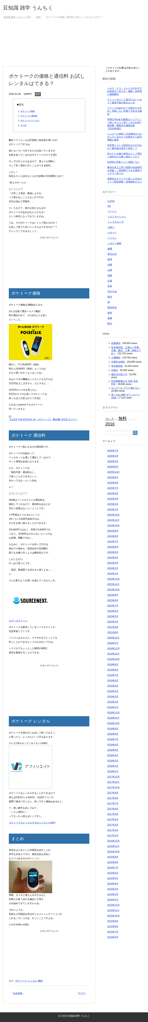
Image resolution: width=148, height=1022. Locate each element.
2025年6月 (112, 493)
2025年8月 (112, 483)
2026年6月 (112, 456)
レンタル (32, 981)
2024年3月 (112, 563)
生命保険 (17, 993)
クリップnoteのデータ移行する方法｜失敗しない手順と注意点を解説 (124, 111)
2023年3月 (112, 622)
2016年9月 (112, 857)
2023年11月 (113, 584)
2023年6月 (112, 611)
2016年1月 (112, 899)
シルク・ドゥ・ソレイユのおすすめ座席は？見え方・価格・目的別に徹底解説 (124, 91)
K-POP (111, 201)
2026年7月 (112, 450)
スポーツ (112, 232)
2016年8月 (112, 862)
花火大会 (112, 291)
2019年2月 (112, 702)
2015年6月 (112, 937)
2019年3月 (112, 696)
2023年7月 (112, 605)
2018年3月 (112, 760)
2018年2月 (112, 766)
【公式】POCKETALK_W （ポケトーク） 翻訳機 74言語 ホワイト (43, 419)
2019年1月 (112, 707)
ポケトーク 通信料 (29, 116)
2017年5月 (112, 814)
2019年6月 (112, 680)
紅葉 (110, 281)
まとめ (24, 125)
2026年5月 (112, 461)
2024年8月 (112, 536)
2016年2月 (112, 894)
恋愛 (110, 265)
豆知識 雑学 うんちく (28, 8)
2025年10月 (113, 472)
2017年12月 (113, 777)
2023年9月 (112, 595)
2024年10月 (113, 525)
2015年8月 (112, 926)
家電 (110, 259)
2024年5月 (112, 552)
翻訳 (40, 981)
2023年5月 (112, 616)
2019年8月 (112, 670)
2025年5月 (112, 499)
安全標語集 (117, 366)
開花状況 (112, 307)
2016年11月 (113, 846)
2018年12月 (113, 712)
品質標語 (115, 343)
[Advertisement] (74, 45)
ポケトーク (21, 981)
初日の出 (112, 254)
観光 (110, 297)
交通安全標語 (118, 362)
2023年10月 (113, 589)
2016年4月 (112, 883)
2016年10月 (113, 851)
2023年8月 (112, 600)
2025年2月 (112, 504)
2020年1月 (112, 643)
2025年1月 (112, 509)
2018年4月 (112, 755)
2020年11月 (113, 638)
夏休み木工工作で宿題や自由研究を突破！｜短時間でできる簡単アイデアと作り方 (124, 170)
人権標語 (115, 357)
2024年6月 (112, 547)
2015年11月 (113, 910)
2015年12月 (113, 905)
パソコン (112, 238)
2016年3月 (112, 889)
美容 (110, 286)
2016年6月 (112, 873)
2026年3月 (112, 466)
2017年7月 (112, 803)
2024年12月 (113, 515)
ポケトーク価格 (28, 111)
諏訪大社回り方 (119, 374)
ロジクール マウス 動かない (125, 388)
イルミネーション (117, 216)
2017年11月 (113, 782)
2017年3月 (112, 825)
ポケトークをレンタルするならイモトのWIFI (32, 822)
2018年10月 (113, 723)
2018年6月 (112, 744)
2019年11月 (113, 654)
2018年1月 (112, 771)
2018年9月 (112, 728)
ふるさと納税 (114, 243)
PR (109, 206)
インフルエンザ (116, 222)
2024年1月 (112, 573)
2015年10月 (113, 916)
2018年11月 (113, 718)
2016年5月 (112, 878)
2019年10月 (113, 659)
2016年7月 (112, 867)
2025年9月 (112, 477)
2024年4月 (112, 557)
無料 (122, 418)
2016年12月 (113, 841)
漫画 (110, 275)
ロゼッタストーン (18, 620)
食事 (110, 318)
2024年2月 (112, 568)
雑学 (38, 94)
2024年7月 (112, 541)
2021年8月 (112, 632)
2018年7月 (112, 739)
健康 (110, 248)
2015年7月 (112, 932)
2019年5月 (112, 686)
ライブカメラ (132, 419)
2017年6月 (112, 809)
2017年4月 (112, 819)
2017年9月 (112, 793)
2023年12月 (113, 579)
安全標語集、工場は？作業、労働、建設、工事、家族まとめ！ (126, 350)
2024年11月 (113, 520)
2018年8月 (112, 734)
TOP (17, 17)
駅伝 (110, 323)
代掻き (114, 370)
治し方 (109, 418)
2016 (110, 423)
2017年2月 (112, 830)
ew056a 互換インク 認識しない (123, 162)
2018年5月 (112, 750)
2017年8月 (112, 798)
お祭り (111, 227)
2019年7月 (112, 675)
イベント (112, 211)
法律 (110, 270)
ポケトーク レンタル (30, 120)
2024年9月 (112, 531)
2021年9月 (112, 627)
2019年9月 (112, 664)
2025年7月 (112, 488)
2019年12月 (113, 648)
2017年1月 (112, 835)
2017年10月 (113, 787)
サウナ (81, 993)
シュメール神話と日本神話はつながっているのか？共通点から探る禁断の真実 (124, 137)
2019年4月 (112, 691)
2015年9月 (112, 921)
